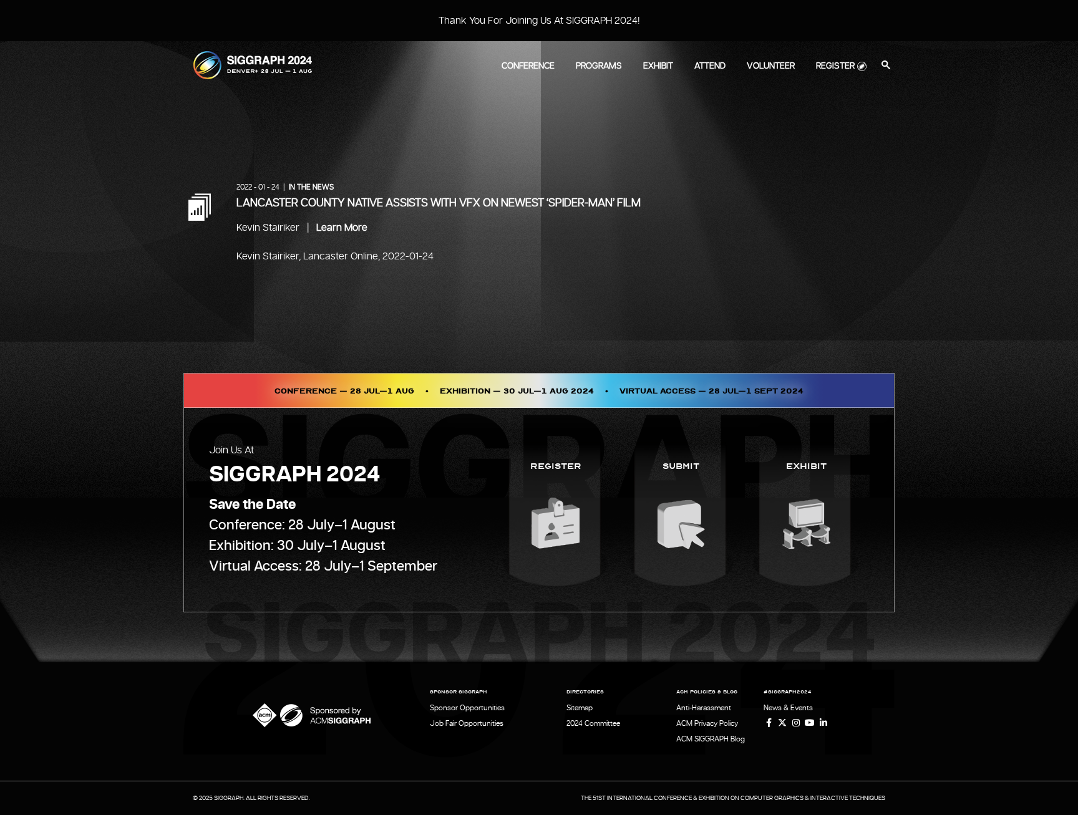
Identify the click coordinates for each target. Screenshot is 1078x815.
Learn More (341, 228)
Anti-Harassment (703, 707)
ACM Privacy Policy (707, 723)
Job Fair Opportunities (466, 723)
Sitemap (579, 707)
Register (835, 66)
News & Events (788, 707)
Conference (528, 66)
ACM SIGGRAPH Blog (710, 739)
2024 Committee (593, 723)
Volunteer (771, 66)
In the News (311, 187)
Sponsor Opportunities (467, 707)
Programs (599, 66)
